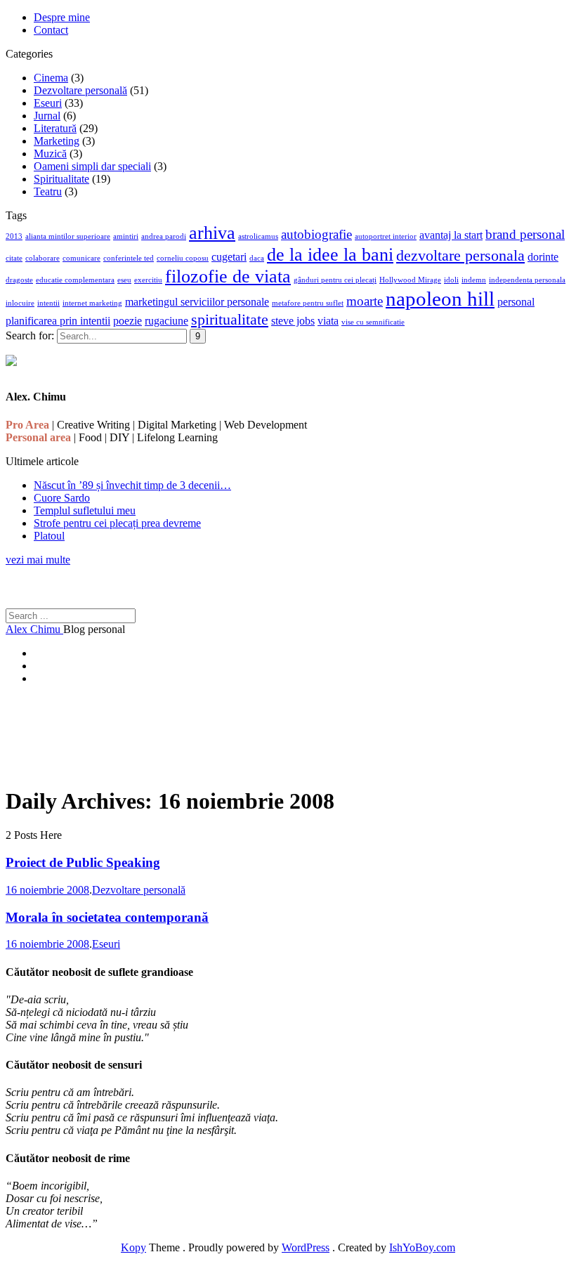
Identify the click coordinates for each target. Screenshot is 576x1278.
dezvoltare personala (460, 255)
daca (256, 258)
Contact (51, 30)
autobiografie (316, 234)
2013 (14, 236)
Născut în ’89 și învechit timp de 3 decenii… (132, 485)
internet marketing (92, 303)
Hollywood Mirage (410, 280)
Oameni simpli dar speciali (92, 166)
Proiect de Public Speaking (83, 862)
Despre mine (62, 17)
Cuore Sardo (62, 498)
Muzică (50, 153)
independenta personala (527, 280)
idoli (451, 280)
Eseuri (48, 103)
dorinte (543, 257)
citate (14, 258)
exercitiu (148, 280)
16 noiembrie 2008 (47, 890)
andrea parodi (163, 236)
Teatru (48, 191)
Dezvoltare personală (80, 90)
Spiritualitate (61, 179)
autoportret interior (386, 236)
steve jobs (293, 321)
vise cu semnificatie (373, 322)
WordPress (305, 1247)
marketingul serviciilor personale (197, 302)
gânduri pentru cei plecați (335, 280)
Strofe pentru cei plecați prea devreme (117, 523)
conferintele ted (128, 258)
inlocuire (20, 303)
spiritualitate (229, 319)
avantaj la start (451, 235)
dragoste (19, 280)
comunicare (81, 258)
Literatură (55, 128)
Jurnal (47, 116)
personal (516, 302)
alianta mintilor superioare (67, 236)
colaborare (42, 258)
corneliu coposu (183, 258)
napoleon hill (440, 298)
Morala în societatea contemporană (107, 917)
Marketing (56, 141)
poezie (127, 321)
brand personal (525, 234)
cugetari (229, 257)
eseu (124, 280)
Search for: (30, 335)
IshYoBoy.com (422, 1247)
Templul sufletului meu (85, 510)
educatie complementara (75, 280)
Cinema (51, 78)
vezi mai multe (38, 560)
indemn (474, 280)
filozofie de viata (228, 276)
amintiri (125, 236)
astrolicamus (258, 236)
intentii (48, 303)
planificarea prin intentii (58, 321)
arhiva (212, 232)
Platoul (49, 536)
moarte (364, 301)
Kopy (133, 1247)
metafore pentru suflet (307, 303)
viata (328, 321)
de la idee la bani (330, 254)
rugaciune (166, 321)
